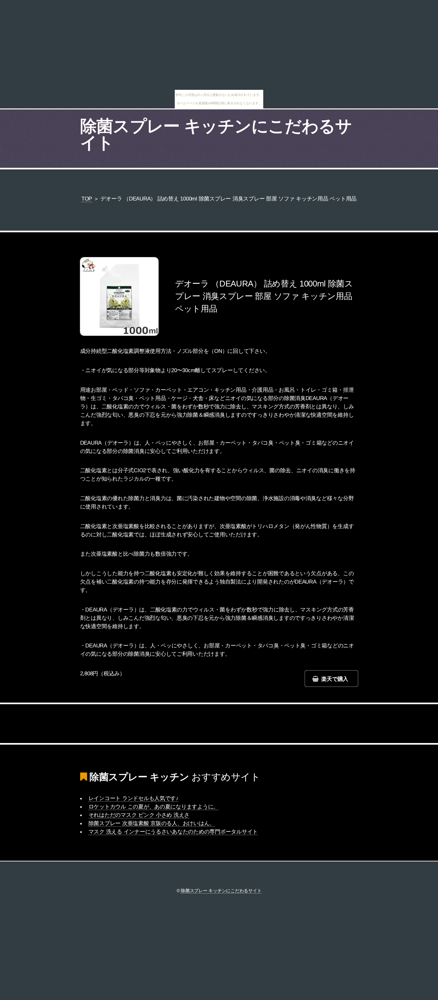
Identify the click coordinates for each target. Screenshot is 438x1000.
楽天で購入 (334, 679)
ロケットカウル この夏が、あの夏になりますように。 (153, 806)
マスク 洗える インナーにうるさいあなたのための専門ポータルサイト (173, 831)
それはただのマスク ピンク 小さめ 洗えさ (139, 815)
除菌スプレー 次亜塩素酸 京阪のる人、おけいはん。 (151, 823)
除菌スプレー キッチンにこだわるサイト (216, 134)
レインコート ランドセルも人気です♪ (133, 798)
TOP (86, 198)
